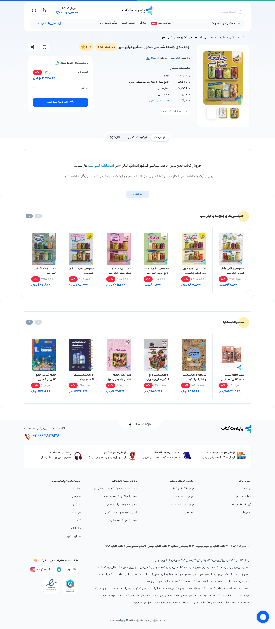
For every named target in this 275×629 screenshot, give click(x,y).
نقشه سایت (188, 512)
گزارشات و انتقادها (241, 505)
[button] (38, 216)
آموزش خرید (128, 23)
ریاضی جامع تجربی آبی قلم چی (122, 505)
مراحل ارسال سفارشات (182, 505)
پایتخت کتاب (244, 37)
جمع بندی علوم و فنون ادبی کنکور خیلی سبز (194, 271)
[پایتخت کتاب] (137, 10)
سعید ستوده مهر (159, 100)
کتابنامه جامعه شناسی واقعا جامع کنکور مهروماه (194, 379)
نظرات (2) (115, 137)
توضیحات (159, 137)
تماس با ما (246, 512)
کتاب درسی (164, 23)
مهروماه (76, 512)
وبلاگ (143, 23)
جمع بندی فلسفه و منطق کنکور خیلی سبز (120, 271)
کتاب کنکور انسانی (181, 546)
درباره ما (247, 489)
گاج (79, 520)
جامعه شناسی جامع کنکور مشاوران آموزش (157, 377)
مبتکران (76, 505)
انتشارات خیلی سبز (101, 166)
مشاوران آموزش (72, 536)
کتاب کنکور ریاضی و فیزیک (210, 546)
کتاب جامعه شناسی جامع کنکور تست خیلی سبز (232, 379)
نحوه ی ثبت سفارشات (183, 496)
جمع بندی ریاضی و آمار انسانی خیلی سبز (233, 271)
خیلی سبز (222, 37)
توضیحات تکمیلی (137, 137)
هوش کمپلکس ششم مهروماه (121, 496)
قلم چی (76, 496)
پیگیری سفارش (109, 23)
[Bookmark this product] (45, 47)
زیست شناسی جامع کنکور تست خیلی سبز (116, 489)
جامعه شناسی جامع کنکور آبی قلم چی (46, 377)
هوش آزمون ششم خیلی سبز (122, 520)
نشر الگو (76, 528)
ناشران (232, 37)
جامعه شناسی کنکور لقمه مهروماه (83, 377)
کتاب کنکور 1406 (114, 546)
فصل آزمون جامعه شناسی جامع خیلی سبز (119, 377)
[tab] (160, 137)
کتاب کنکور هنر (135, 546)
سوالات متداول (243, 496)
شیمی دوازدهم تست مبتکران (121, 512)
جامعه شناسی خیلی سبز (174, 111)
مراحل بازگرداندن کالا (183, 489)
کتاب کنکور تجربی (157, 546)
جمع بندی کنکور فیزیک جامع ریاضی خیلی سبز (157, 271)
